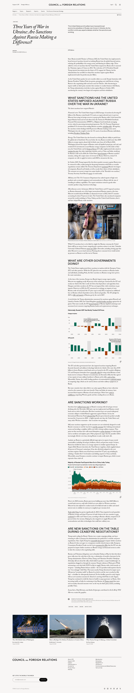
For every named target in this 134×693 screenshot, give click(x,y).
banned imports (94, 304)
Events (43, 11)
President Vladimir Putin (81, 133)
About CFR (71, 659)
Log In (111, 4)
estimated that (91, 416)
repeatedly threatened (97, 541)
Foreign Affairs (24, 4)
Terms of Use (99, 668)
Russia (76, 606)
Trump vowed (109, 581)
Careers (70, 662)
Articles (15, 15)
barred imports (102, 153)
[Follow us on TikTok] (117, 688)
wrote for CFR (91, 248)
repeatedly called (95, 372)
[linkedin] (107, 688)
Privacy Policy (71, 668)
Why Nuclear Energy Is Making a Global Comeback (101, 640)
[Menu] (119, 4)
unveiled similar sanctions (104, 301)
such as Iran (111, 377)
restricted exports (115, 379)
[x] (120, 688)
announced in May (102, 545)
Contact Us (71, 666)
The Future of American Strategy (55, 11)
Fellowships (99, 661)
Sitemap (70, 669)
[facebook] (104, 688)
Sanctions (15, 21)
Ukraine (81, 606)
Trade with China (73, 512)
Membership (99, 659)
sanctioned (105, 167)
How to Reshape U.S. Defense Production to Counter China (67, 640)
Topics (21, 11)
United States (88, 606)
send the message (98, 427)
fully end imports (78, 295)
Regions (15, 11)
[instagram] (114, 688)
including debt (107, 126)
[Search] (115, 4)
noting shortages (105, 431)
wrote (90, 173)
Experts (36, 11)
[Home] (67, 5)
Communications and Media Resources (106, 666)
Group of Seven (91, 149)
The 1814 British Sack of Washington (23, 640)
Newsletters (99, 662)
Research (28, 11)
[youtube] (111, 688)
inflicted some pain (83, 407)
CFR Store (98, 664)
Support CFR (16, 4)
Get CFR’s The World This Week (23, 675)
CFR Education (72, 664)
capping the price (73, 151)
